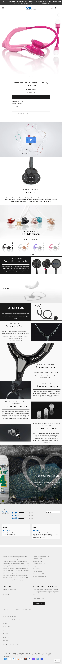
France (4, 630)
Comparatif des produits (38, 573)
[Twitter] (6, 644)
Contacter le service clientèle (39, 576)
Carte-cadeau (6, 592)
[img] (16, 530)
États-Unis (5, 640)
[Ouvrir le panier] (59, 8)
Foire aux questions (37, 571)
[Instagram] (10, 644)
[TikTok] (17, 644)
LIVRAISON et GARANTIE (21, 113)
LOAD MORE (31, 254)
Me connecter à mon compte (9, 589)
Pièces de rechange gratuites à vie (41, 556)
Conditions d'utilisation (15, 655)
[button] (29, 89)
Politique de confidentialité (27, 655)
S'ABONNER (38, 603)
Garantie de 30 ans (37, 558)
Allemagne (5, 633)
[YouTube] (13, 644)
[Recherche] (55, 8)
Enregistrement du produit (39, 563)
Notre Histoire (6, 613)
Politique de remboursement (41, 655)
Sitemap (5, 623)
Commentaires (6, 594)
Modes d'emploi (36, 568)
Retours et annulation (38, 561)
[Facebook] (3, 644)
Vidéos (34, 566)
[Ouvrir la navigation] (3, 8)
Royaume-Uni (6, 637)
